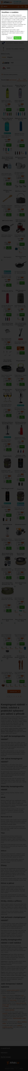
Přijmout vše (17, 38)
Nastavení (9, 38)
